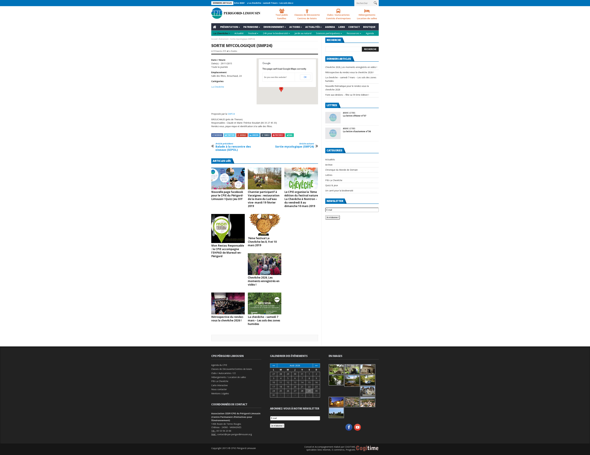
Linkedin (255, 135)
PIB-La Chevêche (333, 180)
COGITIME (350, 446)
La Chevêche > (222, 33)
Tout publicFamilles (281, 16)
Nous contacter (219, 389)
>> (316, 365)
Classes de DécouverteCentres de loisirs (307, 16)
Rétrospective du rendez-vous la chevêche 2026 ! (227, 318)
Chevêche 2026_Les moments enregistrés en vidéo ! (263, 281)
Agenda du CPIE (219, 365)
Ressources (353, 33)
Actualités (312, 26)
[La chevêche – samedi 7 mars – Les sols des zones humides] (264, 303)
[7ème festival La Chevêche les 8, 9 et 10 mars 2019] (264, 225)
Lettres (352, 113)
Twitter (230, 135)
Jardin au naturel (303, 33)
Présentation (229, 26)
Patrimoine (250, 26)
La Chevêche (233, 51)
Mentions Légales (220, 393)
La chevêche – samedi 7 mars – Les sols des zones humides (260, 3)
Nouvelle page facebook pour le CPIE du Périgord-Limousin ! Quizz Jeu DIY (227, 195)
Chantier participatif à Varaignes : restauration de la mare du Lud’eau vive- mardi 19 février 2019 (263, 199)
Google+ (243, 135)
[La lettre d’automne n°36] (333, 133)
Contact (354, 26)
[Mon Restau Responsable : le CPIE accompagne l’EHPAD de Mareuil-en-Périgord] (228, 228)
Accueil (214, 27)
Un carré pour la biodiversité (339, 190)
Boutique (369, 26)
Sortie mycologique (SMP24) (294, 145)
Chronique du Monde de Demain (341, 169)
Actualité (239, 33)
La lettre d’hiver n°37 (354, 115)
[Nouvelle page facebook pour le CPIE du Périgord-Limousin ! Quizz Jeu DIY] (228, 178)
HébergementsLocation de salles (367, 16)
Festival (252, 33)
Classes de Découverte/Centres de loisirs (231, 369)
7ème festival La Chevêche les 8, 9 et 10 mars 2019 (262, 241)
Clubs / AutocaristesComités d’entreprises (338, 16)
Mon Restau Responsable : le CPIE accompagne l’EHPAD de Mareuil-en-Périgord (227, 251)
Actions (294, 26)
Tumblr (266, 135)
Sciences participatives (328, 33)
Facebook (218, 135)
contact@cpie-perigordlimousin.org (234, 434)
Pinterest (279, 135)
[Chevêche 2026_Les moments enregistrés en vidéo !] (264, 264)
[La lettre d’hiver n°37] (333, 117)
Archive (346, 113)
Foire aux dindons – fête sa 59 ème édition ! (347, 94)
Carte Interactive (219, 385)
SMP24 (231, 113)
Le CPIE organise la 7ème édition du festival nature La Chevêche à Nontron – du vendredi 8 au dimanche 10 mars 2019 (301, 199)
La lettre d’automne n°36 (357, 131)
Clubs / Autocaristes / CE (223, 373)
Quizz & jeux (331, 185)
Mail (291, 135)
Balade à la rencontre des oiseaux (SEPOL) (233, 147)
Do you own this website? (275, 77)
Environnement (274, 26)
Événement (224, 39)
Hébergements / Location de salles (228, 377)
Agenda (330, 26)
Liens (341, 26)
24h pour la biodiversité (275, 33)
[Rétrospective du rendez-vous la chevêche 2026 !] (228, 303)
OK (305, 77)
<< (273, 365)
